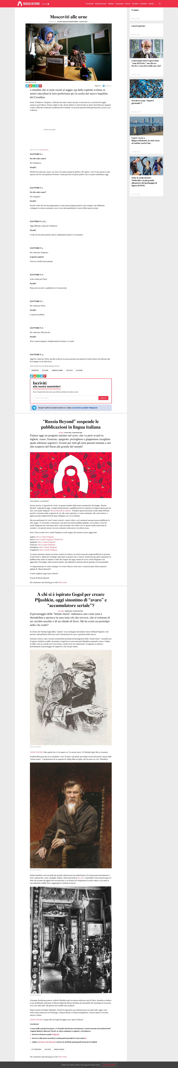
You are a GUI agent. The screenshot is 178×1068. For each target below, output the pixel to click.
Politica (69, 370)
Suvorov (81, 878)
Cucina (151, 4)
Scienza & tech (100, 4)
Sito (37, 537)
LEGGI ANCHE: (36, 752)
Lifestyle (143, 4)
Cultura (111, 4)
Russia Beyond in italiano (60, 511)
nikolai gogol (59, 1049)
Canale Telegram (47, 537)
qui (85, 1038)
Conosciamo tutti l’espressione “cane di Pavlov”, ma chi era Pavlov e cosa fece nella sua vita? (146, 63)
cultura (48, 1049)
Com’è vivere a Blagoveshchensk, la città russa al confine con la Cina (146, 140)
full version (62, 582)
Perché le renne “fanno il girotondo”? (143, 102)
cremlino (35, 370)
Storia (127, 4)
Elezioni (79, 370)
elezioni (45, 370)
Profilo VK (58, 540)
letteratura (36, 1049)
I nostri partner (138, 26)
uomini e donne (57, 370)
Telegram (108, 86)
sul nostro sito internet (46, 1042)
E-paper (135, 10)
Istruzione (119, 4)
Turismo (135, 4)
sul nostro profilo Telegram (84, 408)
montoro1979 (44, 150)
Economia (89, 4)
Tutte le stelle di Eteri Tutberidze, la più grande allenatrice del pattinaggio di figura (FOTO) (144, 182)
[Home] (20, 3)
